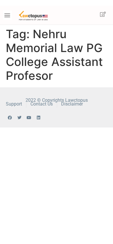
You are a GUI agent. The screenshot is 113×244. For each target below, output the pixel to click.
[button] (7, 15)
